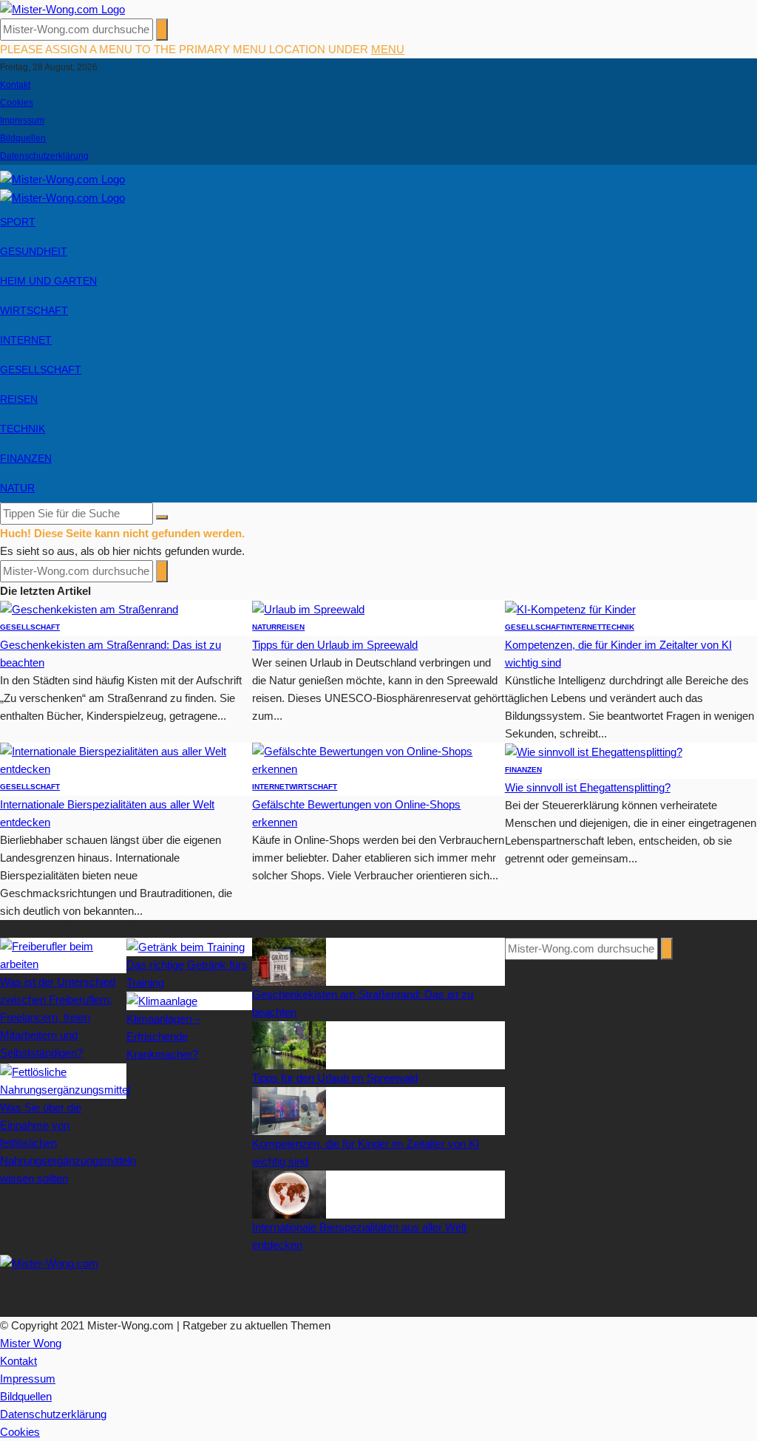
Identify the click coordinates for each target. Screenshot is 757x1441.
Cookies (16, 103)
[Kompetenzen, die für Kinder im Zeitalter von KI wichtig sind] (570, 608)
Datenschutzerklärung (44, 156)
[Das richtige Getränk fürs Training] (185, 946)
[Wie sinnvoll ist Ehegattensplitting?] (593, 751)
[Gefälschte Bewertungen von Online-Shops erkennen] (378, 759)
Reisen (19, 399)
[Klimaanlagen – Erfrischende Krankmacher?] (161, 1000)
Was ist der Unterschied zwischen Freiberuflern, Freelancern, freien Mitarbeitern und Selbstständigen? (57, 1017)
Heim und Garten (48, 281)
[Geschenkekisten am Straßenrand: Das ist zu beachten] (89, 608)
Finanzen (26, 458)
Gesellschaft (40, 369)
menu (387, 49)
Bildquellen (23, 138)
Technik (22, 429)
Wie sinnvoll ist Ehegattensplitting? (588, 787)
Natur (17, 488)
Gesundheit (33, 251)
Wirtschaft (34, 310)
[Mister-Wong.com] (62, 8)
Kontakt (15, 85)
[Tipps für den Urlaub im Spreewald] (308, 608)
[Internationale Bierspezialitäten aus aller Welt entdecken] (126, 759)
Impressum (22, 120)
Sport (17, 222)
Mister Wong (30, 1343)
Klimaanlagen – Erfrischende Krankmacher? (163, 1036)
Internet (26, 340)
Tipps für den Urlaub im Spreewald (335, 644)
